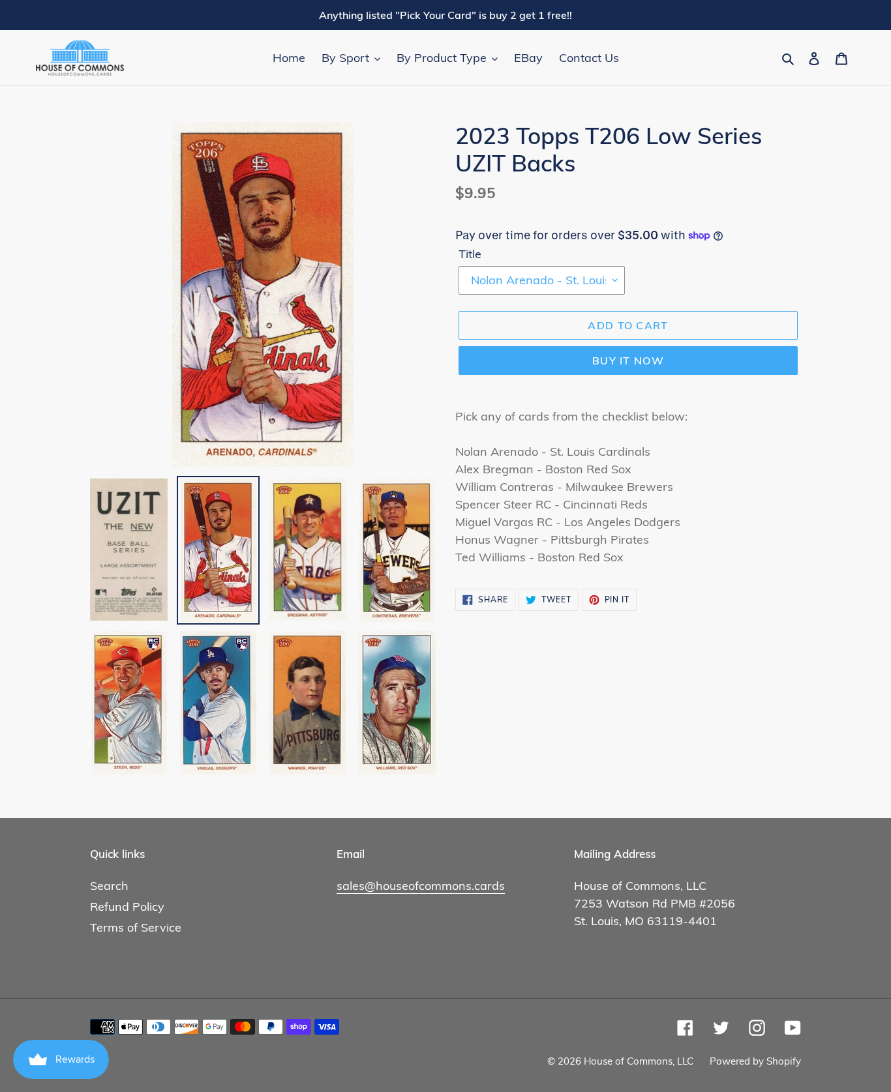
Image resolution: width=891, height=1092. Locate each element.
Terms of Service (135, 927)
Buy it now (628, 360)
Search (109, 885)
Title (470, 253)
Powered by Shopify (755, 1061)
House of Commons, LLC (638, 1061)
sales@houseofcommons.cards (421, 885)
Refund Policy (127, 906)
